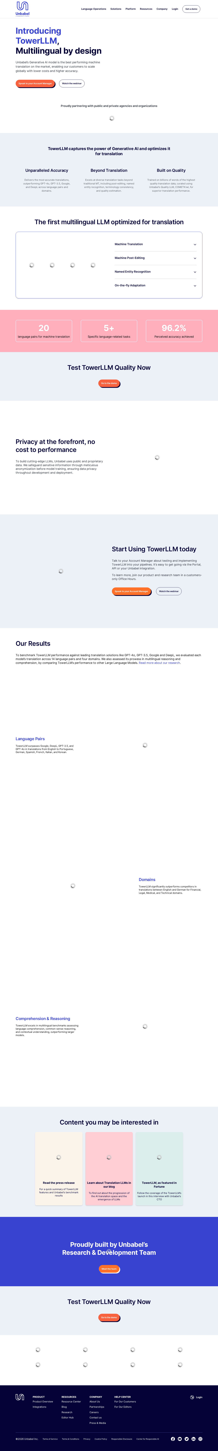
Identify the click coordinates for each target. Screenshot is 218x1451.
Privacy (86, 1439)
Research (67, 1412)
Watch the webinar (72, 83)
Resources (146, 8)
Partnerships (97, 1406)
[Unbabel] (20, 1397)
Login (175, 8)
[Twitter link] (187, 1439)
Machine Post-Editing (130, 258)
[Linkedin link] (193, 1439)
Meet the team (109, 1269)
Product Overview (43, 1401)
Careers (94, 1412)
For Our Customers (125, 1401)
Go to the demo (109, 383)
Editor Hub (68, 1417)
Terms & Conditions (70, 1439)
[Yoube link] (180, 1439)
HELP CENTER (122, 1396)
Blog (64, 1406)
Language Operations (93, 8)
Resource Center (71, 1401)
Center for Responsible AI (147, 1439)
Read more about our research (159, 662)
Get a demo (191, 9)
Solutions (115, 8)
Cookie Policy (101, 1439)
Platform (131, 8)
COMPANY (96, 1396)
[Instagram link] (200, 1439)
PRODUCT (39, 1396)
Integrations (39, 1406)
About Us (95, 1401)
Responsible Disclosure (121, 1439)
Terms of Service (50, 1439)
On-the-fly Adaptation (130, 285)
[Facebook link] (173, 1439)
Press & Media (98, 1422)
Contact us (96, 1417)
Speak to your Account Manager (35, 83)
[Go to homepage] (22, 9)
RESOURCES (69, 1396)
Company (162, 8)
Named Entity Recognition (133, 271)
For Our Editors (123, 1406)
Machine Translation (129, 244)
